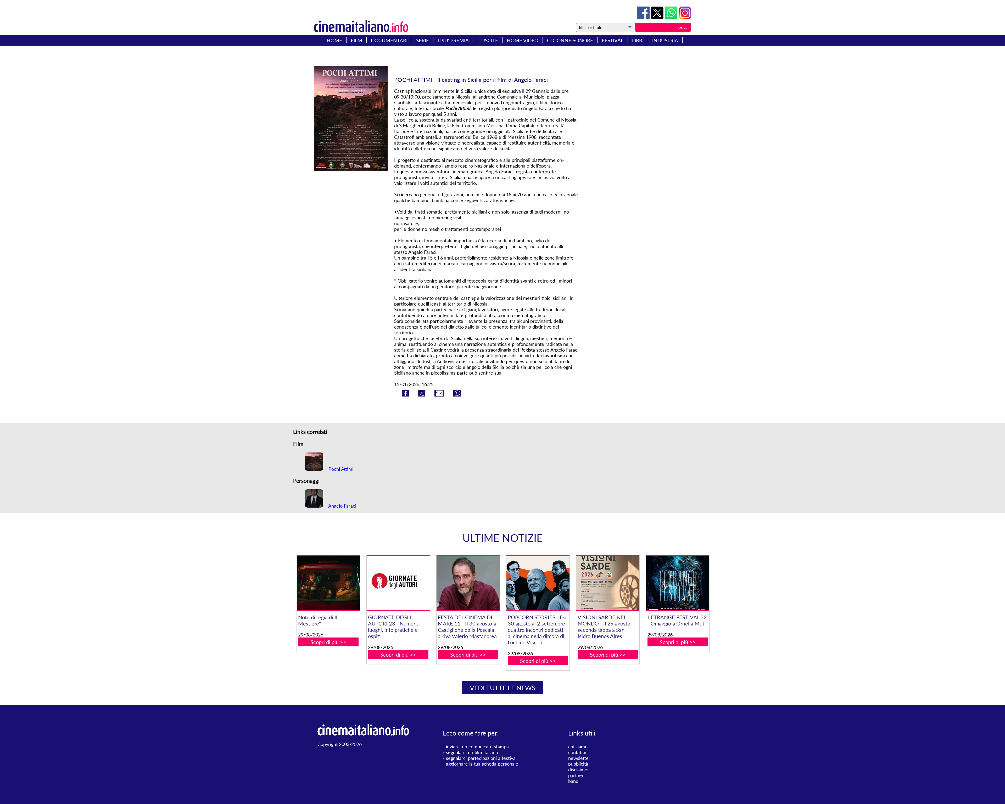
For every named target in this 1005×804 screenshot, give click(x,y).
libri (638, 40)
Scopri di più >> (328, 642)
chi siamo (578, 746)
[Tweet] (658, 17)
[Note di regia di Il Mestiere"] (328, 583)
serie (422, 40)
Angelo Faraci (341, 506)
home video (522, 40)
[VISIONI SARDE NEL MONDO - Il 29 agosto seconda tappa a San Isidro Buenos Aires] (607, 583)
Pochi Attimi (340, 469)
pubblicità (578, 764)
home (334, 40)
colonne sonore (570, 40)
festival (612, 40)
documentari (389, 40)
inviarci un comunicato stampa (477, 746)
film (356, 40)
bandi (573, 781)
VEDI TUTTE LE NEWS (502, 688)
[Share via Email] (440, 394)
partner (576, 775)
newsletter (579, 758)
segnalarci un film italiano (472, 752)
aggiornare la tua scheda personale (482, 764)
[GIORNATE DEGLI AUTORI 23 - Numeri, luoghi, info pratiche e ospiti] (398, 583)
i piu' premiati (455, 40)
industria (665, 40)
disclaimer (578, 769)
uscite (489, 40)
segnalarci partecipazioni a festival (481, 758)
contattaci (578, 752)
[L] (677, 583)
